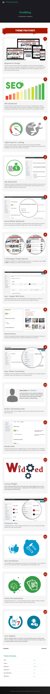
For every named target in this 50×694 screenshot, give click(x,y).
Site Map (35, 691)
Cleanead (44, 648)
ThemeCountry (12, 2)
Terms (39, 691)
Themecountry (22, 16)
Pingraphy (6, 648)
